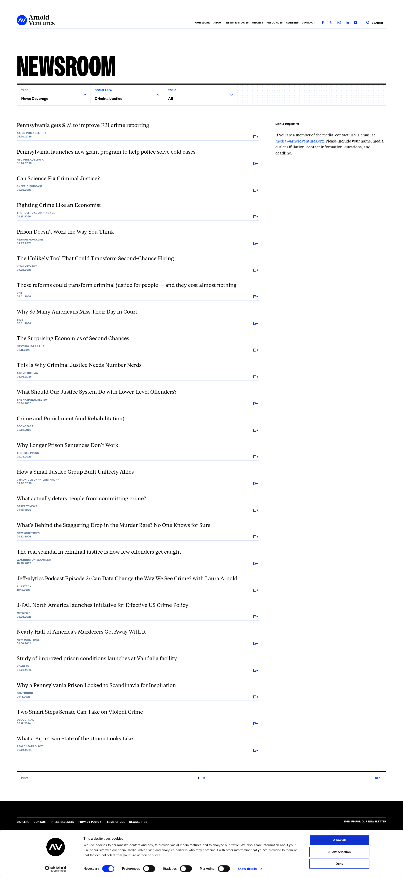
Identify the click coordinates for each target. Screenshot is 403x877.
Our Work (202, 22)
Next (378, 777)
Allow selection (339, 852)
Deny (339, 863)
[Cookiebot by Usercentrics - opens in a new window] (55, 869)
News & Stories (237, 22)
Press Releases (62, 821)
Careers (292, 22)
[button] (53, 95)
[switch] (149, 868)
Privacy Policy (90, 821)
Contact (308, 22)
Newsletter (138, 821)
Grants (257, 22)
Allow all (339, 840)
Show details (247, 868)
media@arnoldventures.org (299, 141)
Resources (275, 22)
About (218, 22)
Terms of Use (115, 821)
